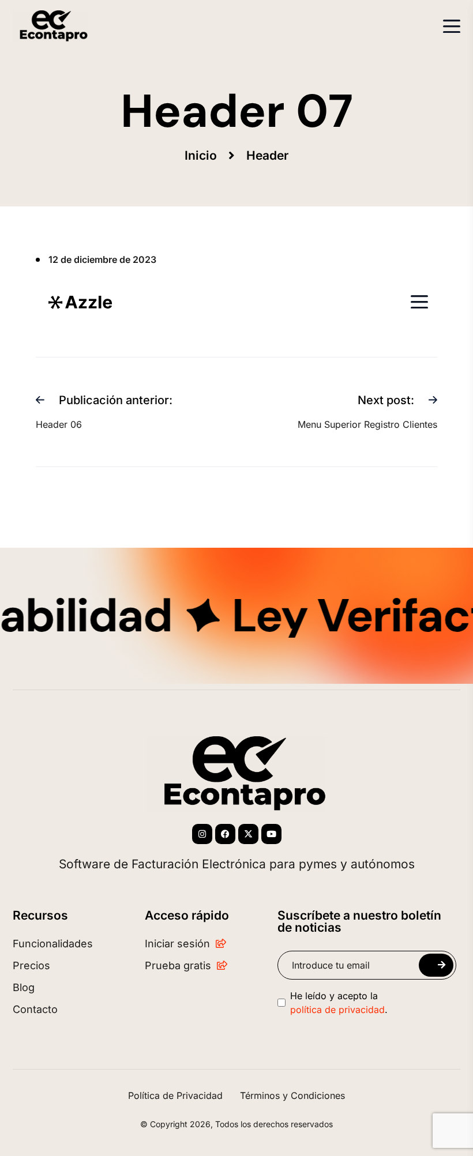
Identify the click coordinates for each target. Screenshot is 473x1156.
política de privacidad (337, 1009)
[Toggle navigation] (451, 26)
